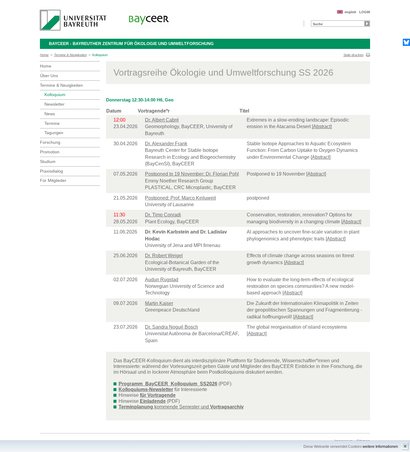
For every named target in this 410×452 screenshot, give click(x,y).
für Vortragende (158, 395)
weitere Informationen (380, 446)
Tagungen (53, 132)
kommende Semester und (181, 406)
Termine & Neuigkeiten (70, 55)
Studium (48, 161)
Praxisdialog (51, 171)
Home (44, 55)
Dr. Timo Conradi (163, 214)
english (350, 12)
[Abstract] (322, 126)
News (49, 113)
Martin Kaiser (159, 303)
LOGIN (364, 12)
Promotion (49, 151)
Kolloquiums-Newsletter (146, 389)
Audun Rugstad (161, 279)
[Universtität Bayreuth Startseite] (73, 20)
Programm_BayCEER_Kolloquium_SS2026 (168, 383)
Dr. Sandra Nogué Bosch (171, 327)
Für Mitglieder (53, 180)
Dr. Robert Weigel (164, 255)
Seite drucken (353, 55)
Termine (52, 123)
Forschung (50, 142)
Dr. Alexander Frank (166, 143)
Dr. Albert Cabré (162, 119)
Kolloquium (100, 55)
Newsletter (54, 104)
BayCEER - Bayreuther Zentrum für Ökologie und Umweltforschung (131, 43)
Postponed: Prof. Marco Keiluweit (180, 197)
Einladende (153, 401)
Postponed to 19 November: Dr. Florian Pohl (192, 173)
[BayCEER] (148, 19)
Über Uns (49, 75)
